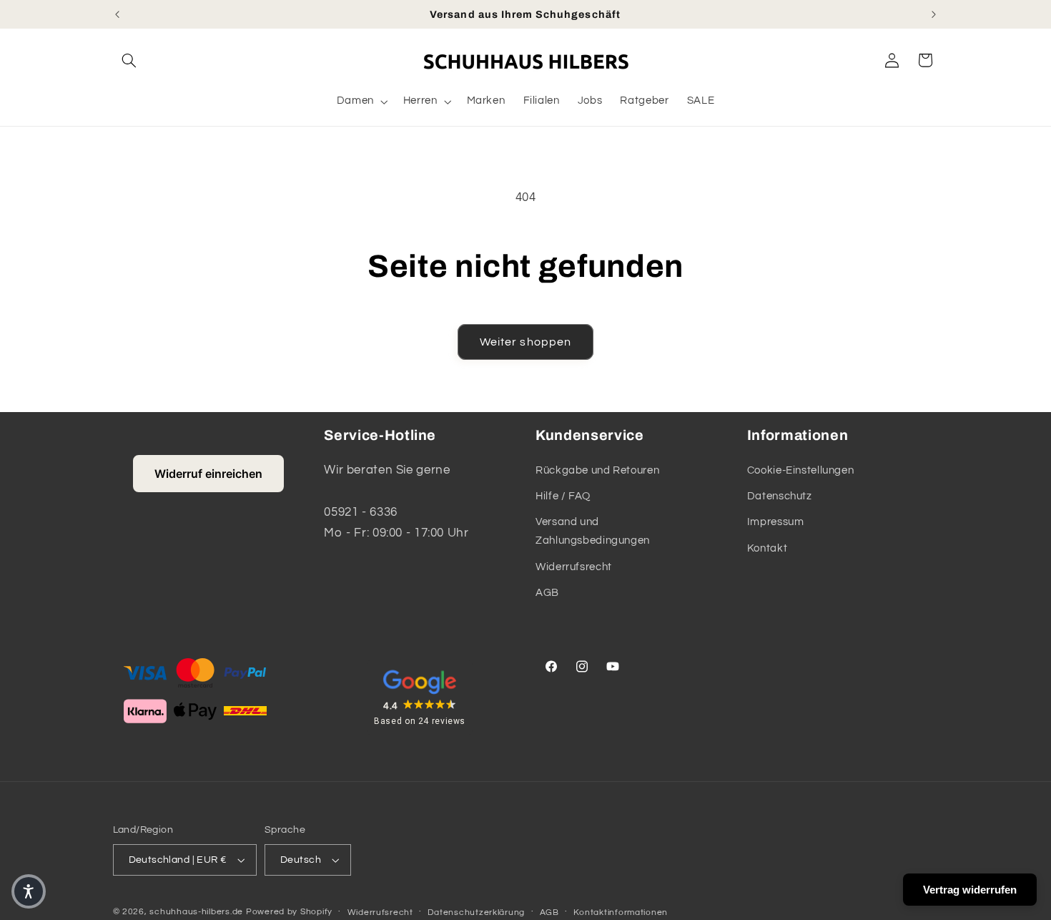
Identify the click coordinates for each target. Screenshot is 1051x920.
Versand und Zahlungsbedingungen (593, 531)
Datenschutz (779, 496)
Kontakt (767, 548)
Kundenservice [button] (590, 435)
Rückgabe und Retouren (597, 470)
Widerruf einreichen (208, 473)
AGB (547, 592)
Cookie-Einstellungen (800, 470)
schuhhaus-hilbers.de (196, 912)
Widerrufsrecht (574, 567)
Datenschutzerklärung (476, 912)
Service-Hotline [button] (380, 435)
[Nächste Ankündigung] (933, 14)
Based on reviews (419, 721)
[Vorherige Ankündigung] (117, 14)
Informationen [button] (798, 435)
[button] (129, 60)
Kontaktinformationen (620, 912)
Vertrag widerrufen (970, 890)
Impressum (775, 522)
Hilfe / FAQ (563, 496)
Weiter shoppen (525, 342)
